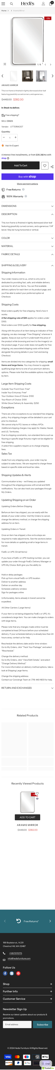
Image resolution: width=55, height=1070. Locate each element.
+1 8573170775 (15, 953)
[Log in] (43, 3)
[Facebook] (5, 973)
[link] (14, 762)
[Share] (51, 166)
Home (3, 10)
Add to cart (20, 165)
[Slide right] (50, 921)
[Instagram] (12, 973)
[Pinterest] (18, 973)
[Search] (11, 4)
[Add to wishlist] (44, 165)
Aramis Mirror (27, 825)
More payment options (27, 183)
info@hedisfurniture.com (19, 958)
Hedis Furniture (22, 1048)
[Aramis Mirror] (27, 802)
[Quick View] (37, 798)
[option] (27, 40)
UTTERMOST (16, 126)
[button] (45, 64)
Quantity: (5, 131)
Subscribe (42, 1024)
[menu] (3, 3)
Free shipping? (12, 115)
